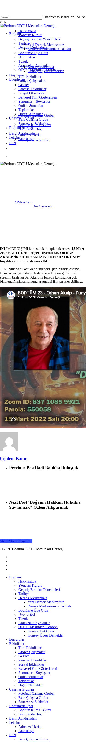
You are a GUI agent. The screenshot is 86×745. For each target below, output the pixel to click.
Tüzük (23, 619)
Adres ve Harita (29, 727)
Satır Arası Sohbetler (33, 702)
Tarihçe (23, 594)
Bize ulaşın (26, 731)
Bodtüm (15, 577)
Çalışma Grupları (21, 689)
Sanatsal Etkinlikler (32, 660)
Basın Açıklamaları (23, 718)
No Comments (43, 206)
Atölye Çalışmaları (31, 652)
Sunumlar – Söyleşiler (34, 673)
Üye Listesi (26, 614)
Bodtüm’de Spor (21, 706)
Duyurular (16, 639)
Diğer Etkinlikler (30, 685)
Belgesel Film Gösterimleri (37, 668)
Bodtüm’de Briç (30, 714)
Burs (12, 735)
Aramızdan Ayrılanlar (34, 623)
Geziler (23, 656)
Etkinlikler (16, 644)
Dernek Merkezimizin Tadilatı (49, 606)
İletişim (14, 722)
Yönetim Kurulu (30, 585)
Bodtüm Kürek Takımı (34, 710)
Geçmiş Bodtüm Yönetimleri (39, 590)
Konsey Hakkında (41, 631)
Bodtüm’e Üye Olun (33, 610)
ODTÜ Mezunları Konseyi (38, 627)
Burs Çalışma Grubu (33, 698)
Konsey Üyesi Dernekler (46, 635)
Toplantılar (26, 681)
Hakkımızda (27, 581)
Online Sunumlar (43, 170)
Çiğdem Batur (23, 202)
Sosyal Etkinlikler (31, 664)
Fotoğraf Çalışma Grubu (36, 693)
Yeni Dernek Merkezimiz (46, 602)
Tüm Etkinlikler (29, 648)
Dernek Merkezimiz (32, 598)
